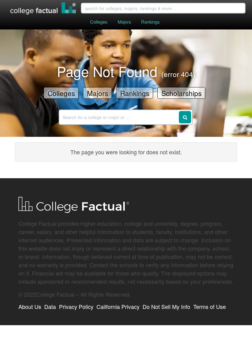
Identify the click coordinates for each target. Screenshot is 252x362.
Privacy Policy (76, 306)
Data (50, 306)
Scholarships (181, 93)
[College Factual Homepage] (43, 9)
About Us (29, 306)
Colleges (98, 21)
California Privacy (118, 306)
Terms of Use (209, 306)
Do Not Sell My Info (166, 306)
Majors (124, 21)
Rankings (150, 21)
